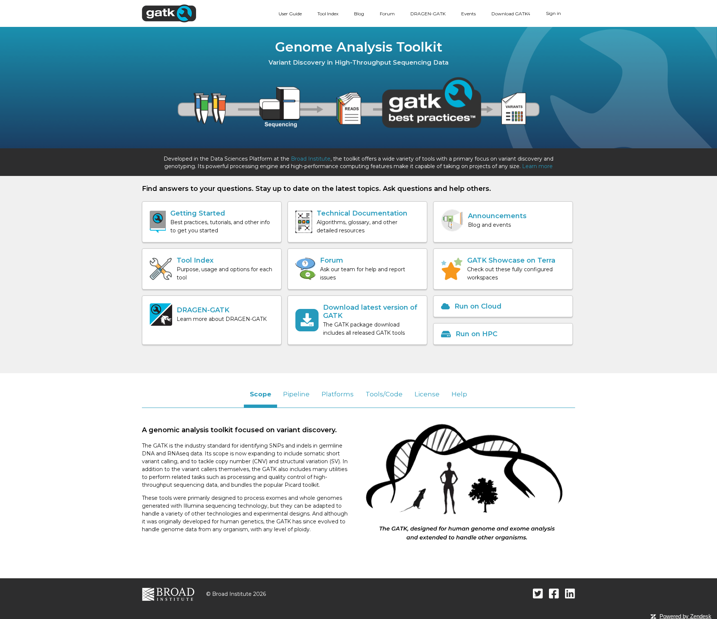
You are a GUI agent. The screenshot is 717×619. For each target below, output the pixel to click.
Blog (359, 13)
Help (459, 394)
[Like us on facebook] (554, 593)
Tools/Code (384, 394)
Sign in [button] (553, 13)
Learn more (537, 166)
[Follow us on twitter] (538, 593)
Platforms (338, 394)
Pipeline (296, 394)
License (427, 394)
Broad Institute (310, 158)
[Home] (169, 13)
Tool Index (327, 13)
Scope (260, 394)
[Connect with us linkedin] (570, 593)
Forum (387, 13)
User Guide (290, 13)
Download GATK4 (510, 13)
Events (468, 13)
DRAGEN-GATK (428, 13)
